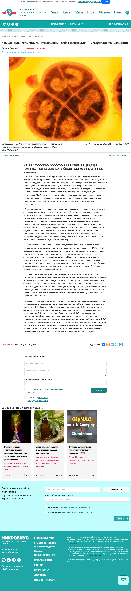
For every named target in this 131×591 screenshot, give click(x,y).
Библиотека (104, 12)
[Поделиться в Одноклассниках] (108, 344)
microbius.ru (72, 543)
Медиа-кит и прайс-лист (44, 579)
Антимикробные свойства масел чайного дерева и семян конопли (47, 450)
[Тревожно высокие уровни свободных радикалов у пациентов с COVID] (82, 426)
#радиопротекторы (29, 52)
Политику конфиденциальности (74, 507)
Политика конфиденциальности (44, 553)
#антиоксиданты (10, 52)
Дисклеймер (40, 574)
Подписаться (120, 24)
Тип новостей (115, 489)
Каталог (91, 12)
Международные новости (32, 36)
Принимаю (69, 507)
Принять (105, 2)
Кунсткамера (75, 24)
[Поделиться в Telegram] (112, 344)
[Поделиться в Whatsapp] (116, 344)
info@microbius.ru (10, 569)
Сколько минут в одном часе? (38, 379)
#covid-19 (73, 457)
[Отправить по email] (121, 344)
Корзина (118, 12)
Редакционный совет (44, 538)
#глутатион (82, 460)
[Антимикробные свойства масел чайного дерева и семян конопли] (49, 426)
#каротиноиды (13, 466)
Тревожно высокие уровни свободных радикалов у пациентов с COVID (80, 450)
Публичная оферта (43, 559)
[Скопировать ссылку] (125, 344)
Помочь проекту (41, 569)
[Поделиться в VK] (103, 344)
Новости (66, 12)
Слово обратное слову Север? (59, 495)
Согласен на (70, 512)
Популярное (58, 24)
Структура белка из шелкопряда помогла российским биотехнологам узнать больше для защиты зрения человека (15, 453)
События (79, 12)
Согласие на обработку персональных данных (45, 544)
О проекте (39, 564)
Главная (55, 12)
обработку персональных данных (76, 512)
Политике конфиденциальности (89, 2)
